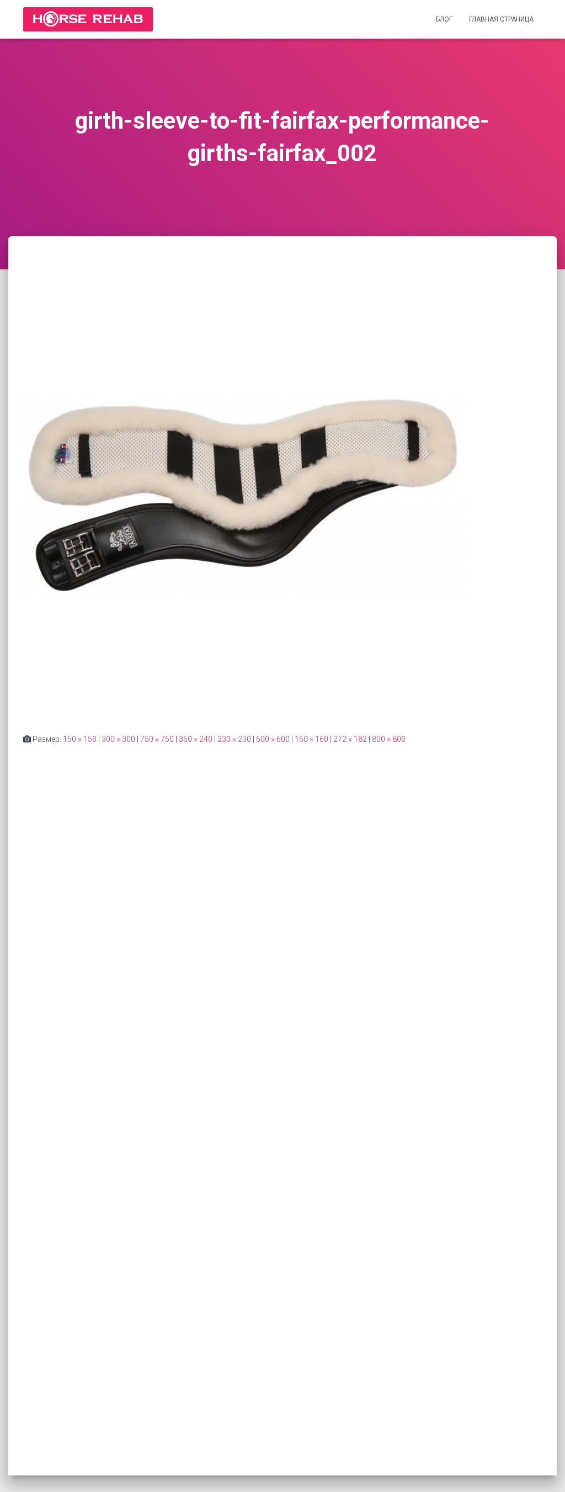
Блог (444, 19)
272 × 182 (350, 739)
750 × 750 (157, 739)
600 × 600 (273, 739)
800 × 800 (389, 739)
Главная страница (501, 19)
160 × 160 (311, 739)
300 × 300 (118, 739)
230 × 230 (234, 739)
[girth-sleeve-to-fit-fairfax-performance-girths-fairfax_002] (244, 494)
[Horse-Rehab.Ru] (88, 19)
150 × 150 (80, 739)
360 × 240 (195, 739)
